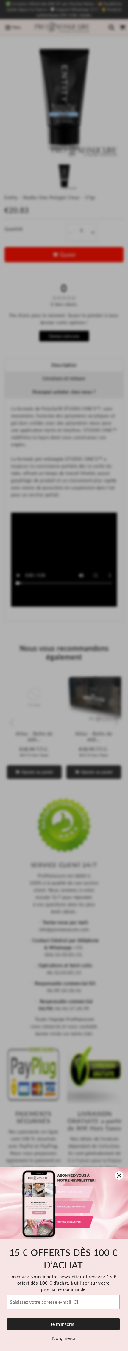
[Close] (119, 1175)
